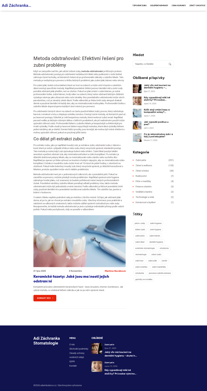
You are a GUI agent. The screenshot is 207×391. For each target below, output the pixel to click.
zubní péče (140, 236)
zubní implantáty (159, 267)
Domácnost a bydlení (155, 202)
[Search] (170, 63)
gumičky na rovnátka (143, 279)
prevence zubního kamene (160, 273)
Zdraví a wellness (155, 165)
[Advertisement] (103, 29)
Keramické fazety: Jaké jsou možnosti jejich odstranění (71, 279)
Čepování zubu (139, 5)
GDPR (72, 361)
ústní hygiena (155, 229)
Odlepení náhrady (159, 5)
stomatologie (141, 254)
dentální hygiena (156, 242)
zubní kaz (139, 261)
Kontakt (73, 366)
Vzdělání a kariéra (155, 192)
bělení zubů (140, 229)
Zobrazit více (44, 298)
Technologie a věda (155, 197)
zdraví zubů (156, 254)
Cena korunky (179, 5)
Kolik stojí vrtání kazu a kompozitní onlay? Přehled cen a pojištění (157, 110)
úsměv (164, 261)
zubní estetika (141, 267)
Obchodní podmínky (78, 349)
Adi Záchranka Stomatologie (17, 5)
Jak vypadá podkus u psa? (156, 123)
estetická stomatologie (145, 248)
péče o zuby (140, 223)
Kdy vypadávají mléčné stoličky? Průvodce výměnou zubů (157, 98)
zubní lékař (139, 242)
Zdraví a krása (155, 170)
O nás (72, 344)
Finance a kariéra (155, 186)
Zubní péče (155, 160)
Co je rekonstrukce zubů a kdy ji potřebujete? (158, 135)
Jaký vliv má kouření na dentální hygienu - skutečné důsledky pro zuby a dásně (157, 86)
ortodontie (139, 273)
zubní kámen (155, 236)
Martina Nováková (115, 270)
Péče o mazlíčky (155, 181)
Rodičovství (155, 176)
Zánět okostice (197, 5)
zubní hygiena (155, 223)
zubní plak (152, 261)
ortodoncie (164, 248)
